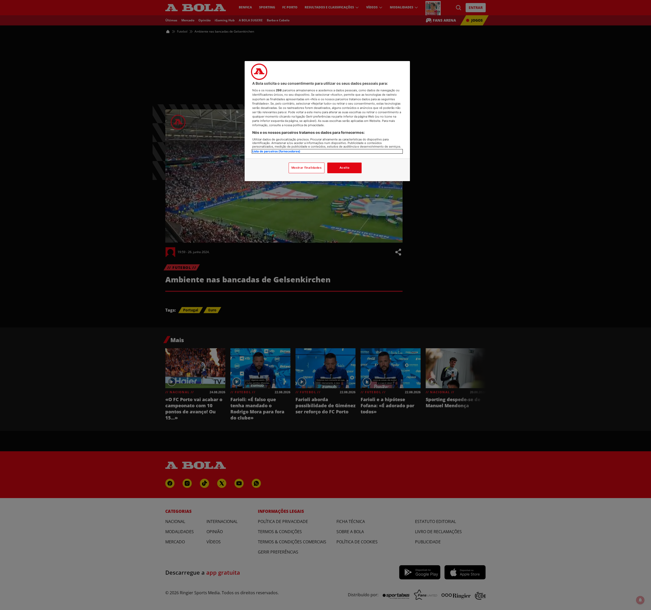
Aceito (344, 167)
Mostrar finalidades (306, 167)
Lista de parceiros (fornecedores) (276, 151)
